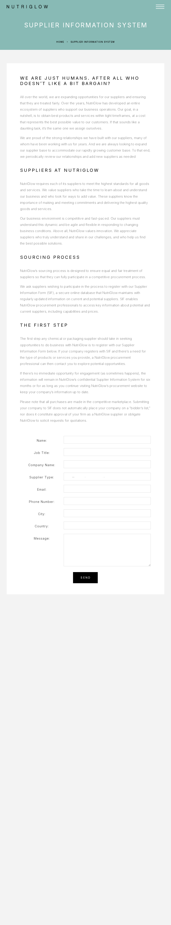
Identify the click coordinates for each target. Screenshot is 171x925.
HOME (86, 18)
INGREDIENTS (93, 35)
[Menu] (160, 6)
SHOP (86, 26)
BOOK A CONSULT (97, 62)
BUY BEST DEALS (97, 44)
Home (60, 41)
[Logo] (57, 6)
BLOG (86, 53)
